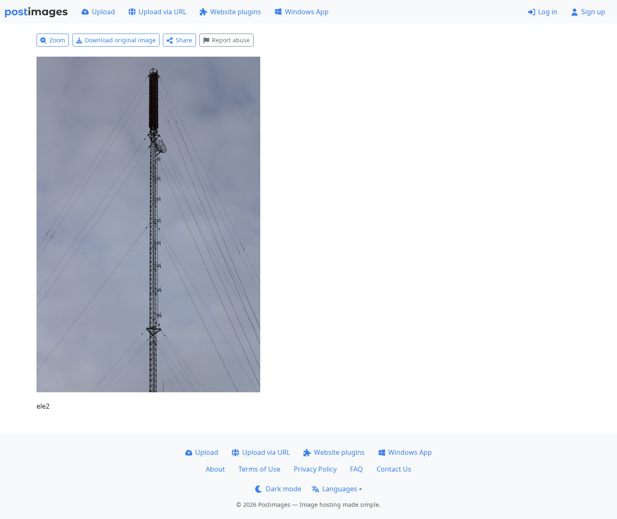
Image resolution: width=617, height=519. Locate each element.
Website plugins (235, 11)
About (215, 469)
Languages (339, 488)
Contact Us (393, 469)
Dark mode (283, 488)
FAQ (356, 469)
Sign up (593, 11)
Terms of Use (259, 469)
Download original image (120, 40)
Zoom (57, 40)
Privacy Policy (315, 469)
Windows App (307, 11)
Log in (547, 11)
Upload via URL (162, 11)
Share (184, 40)
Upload (103, 11)
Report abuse (231, 40)
